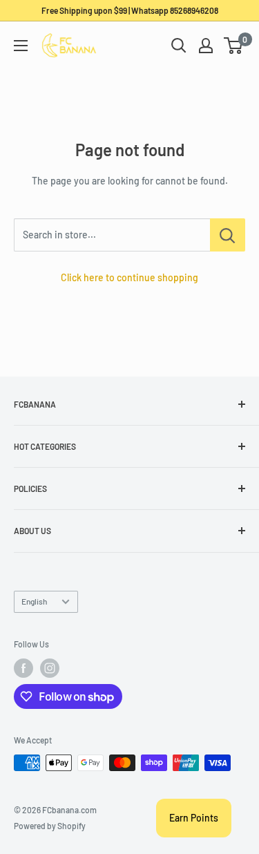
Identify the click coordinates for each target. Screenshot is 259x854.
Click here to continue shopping (129, 277)
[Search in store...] (227, 235)
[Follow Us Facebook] (23, 668)
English (34, 601)
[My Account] (206, 45)
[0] (233, 45)
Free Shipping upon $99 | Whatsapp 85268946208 (129, 10)
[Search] (178, 45)
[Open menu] (21, 45)
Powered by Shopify (50, 826)
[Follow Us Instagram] (49, 668)
